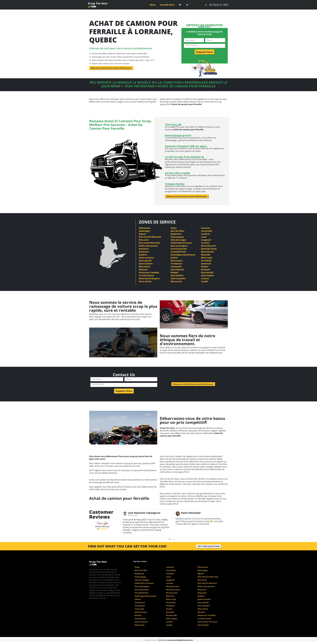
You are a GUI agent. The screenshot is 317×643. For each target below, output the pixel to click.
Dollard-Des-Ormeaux (144, 583)
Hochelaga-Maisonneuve (145, 596)
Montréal (205, 254)
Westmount (144, 228)
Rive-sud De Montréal (149, 242)
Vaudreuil (206, 263)
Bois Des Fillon (141, 570)
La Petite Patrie (146, 275)
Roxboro (143, 254)
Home (152, 4)
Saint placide (145, 260)
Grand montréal (179, 248)
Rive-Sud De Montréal (207, 583)
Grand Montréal (142, 590)
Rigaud (142, 234)
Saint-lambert (146, 263)
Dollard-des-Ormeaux (181, 242)
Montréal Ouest (209, 248)
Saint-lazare (177, 260)
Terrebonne (176, 263)
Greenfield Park (178, 251)
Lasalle (204, 281)
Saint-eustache (146, 257)
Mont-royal (206, 257)
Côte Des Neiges (142, 580)
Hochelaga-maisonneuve (183, 254)
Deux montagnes (179, 245)
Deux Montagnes (142, 586)
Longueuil (206, 239)
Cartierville (176, 266)
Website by (175, 640)
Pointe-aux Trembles (149, 272)
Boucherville (207, 272)
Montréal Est (207, 251)
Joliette (174, 257)
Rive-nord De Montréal (150, 237)
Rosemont (144, 251)
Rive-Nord (202, 580)
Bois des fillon (177, 231)
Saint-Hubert (207, 275)
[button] (120, 522)
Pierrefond (206, 260)
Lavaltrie (205, 234)
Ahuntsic (143, 269)
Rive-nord (143, 239)
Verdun (204, 266)
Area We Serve (167, 4)
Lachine (205, 278)
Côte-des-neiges (178, 239)
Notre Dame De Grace (207, 622)
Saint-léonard (177, 269)
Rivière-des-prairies (148, 245)
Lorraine (205, 242)
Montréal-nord (208, 245)
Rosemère (144, 248)
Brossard (205, 269)
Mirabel (174, 272)
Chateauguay (177, 237)
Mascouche (176, 281)
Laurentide (206, 231)
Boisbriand (176, 234)
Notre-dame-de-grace (149, 278)
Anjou (174, 228)
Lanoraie (205, 228)
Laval (203, 237)
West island (144, 266)
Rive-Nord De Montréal (208, 577)
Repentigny (144, 231)
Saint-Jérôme (177, 275)
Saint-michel (145, 281)
